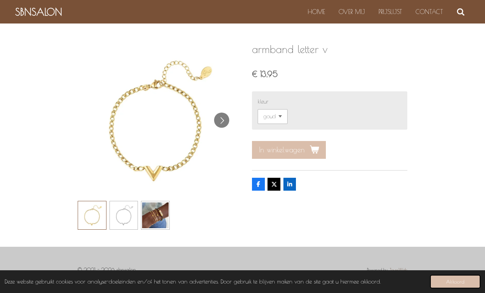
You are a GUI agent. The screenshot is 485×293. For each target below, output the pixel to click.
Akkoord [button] (455, 282)
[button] (92, 215)
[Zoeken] (461, 12)
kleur (263, 101)
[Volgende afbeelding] (221, 120)
